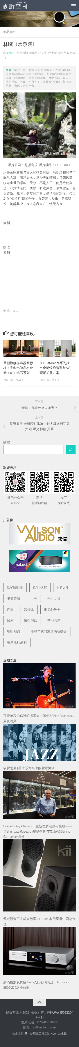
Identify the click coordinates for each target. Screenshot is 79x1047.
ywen (10, 52)
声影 (10, 610)
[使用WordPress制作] (25, 1033)
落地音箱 (54, 621)
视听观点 (13, 631)
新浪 (39, 500)
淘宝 (63, 500)
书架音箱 (13, 599)
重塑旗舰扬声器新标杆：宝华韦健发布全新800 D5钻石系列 (18, 368)
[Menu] (73, 5)
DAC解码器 (15, 588)
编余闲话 (30, 621)
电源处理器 (52, 610)
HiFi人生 (63, 588)
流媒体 (29, 610)
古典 (34, 599)
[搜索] (71, 449)
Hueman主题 (59, 1033)
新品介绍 (9, 32)
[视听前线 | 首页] (18, 5)
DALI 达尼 (40, 588)
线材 (10, 621)
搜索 (6, 442)
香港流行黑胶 (17, 642)
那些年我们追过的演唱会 (49, 631)
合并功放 (54, 599)
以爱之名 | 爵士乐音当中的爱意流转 (29, 768)
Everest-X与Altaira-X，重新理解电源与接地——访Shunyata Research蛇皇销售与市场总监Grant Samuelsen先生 (38, 831)
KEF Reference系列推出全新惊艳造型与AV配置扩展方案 (55, 368)
